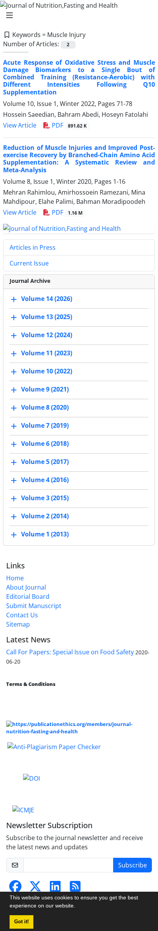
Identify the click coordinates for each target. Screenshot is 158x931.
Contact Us (22, 615)
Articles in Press (33, 247)
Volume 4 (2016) (45, 480)
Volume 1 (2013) (45, 534)
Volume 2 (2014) (45, 516)
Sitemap (18, 624)
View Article (19, 125)
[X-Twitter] (35, 888)
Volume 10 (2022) (46, 371)
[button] (78, 907)
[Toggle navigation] (76, 15)
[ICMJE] (23, 809)
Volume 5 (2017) (45, 462)
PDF (68, 125)
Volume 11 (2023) (46, 353)
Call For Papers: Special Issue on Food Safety (70, 652)
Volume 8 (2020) (45, 407)
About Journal (26, 587)
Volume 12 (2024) (46, 335)
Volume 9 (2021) (45, 389)
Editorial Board (27, 596)
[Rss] (75, 888)
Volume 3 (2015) (45, 498)
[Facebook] (15, 888)
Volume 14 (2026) (46, 299)
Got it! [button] (21, 921)
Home (15, 578)
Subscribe (132, 865)
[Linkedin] (55, 888)
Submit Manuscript (33, 606)
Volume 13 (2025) (46, 317)
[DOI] (31, 777)
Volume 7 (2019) (45, 426)
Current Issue (29, 263)
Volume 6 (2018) (45, 444)
